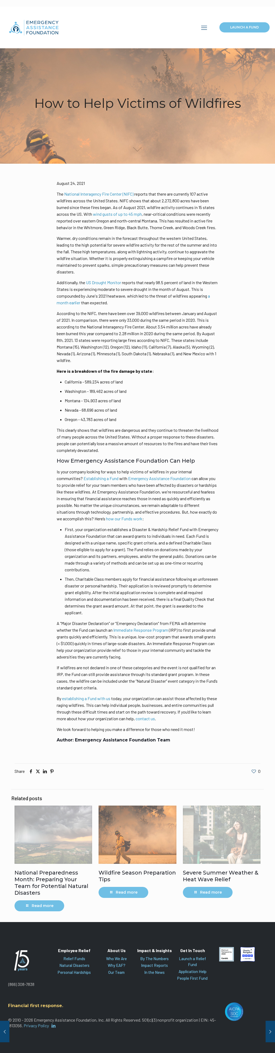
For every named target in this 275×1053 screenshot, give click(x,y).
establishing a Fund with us (86, 698)
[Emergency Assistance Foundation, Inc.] (34, 27)
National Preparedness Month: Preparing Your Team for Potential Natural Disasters (51, 882)
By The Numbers (154, 958)
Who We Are (116, 958)
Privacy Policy (36, 1025)
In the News (154, 972)
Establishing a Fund (101, 478)
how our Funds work (124, 518)
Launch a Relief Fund (192, 961)
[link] (226, 954)
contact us (145, 718)
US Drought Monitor (103, 282)
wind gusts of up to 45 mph (117, 214)
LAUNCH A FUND (244, 27)
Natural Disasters (74, 965)
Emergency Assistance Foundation (159, 478)
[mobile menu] (204, 27)
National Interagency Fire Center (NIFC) (98, 193)
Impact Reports (154, 965)
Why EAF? (116, 965)
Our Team (116, 972)
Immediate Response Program (141, 629)
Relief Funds (74, 958)
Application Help (193, 971)
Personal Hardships (74, 972)
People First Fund (192, 978)
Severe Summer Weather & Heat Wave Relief (220, 876)
